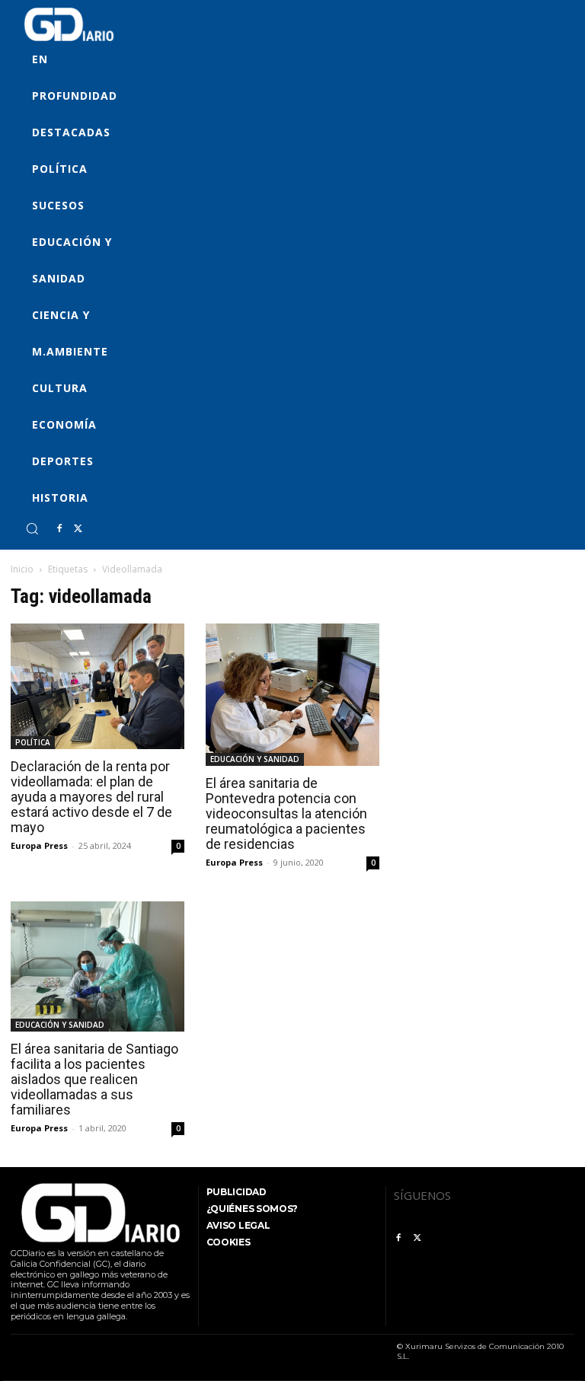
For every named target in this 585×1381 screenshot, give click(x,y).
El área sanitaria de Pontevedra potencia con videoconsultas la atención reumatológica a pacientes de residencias (286, 813)
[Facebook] (59, 529)
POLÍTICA (32, 742)
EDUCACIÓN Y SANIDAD (254, 759)
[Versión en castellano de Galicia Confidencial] (69, 24)
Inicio (22, 569)
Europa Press (39, 845)
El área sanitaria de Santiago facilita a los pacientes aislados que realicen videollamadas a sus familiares (94, 1079)
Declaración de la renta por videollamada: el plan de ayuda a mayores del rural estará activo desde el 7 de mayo (91, 796)
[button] (32, 528)
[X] (78, 529)
